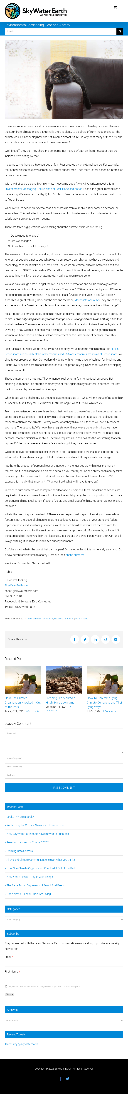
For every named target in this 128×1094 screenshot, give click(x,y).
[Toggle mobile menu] (121, 7)
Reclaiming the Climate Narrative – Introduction (35, 825)
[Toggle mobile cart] (115, 7)
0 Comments (81, 618)
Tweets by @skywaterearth (21, 1044)
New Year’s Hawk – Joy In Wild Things (30, 876)
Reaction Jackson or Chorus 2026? (28, 842)
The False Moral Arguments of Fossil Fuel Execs (36, 885)
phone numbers (75, 555)
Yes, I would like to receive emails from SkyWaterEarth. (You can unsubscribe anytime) (44, 986)
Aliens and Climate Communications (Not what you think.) (41, 859)
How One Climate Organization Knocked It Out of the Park (41, 868)
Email (9, 956)
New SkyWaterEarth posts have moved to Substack (38, 833)
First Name (12, 971)
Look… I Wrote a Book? (102, 698)
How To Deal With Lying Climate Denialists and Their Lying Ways (64, 702)
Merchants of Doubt (86, 300)
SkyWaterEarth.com (17, 585)
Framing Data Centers (20, 851)
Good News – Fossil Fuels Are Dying (29, 894)
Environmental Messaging (40, 618)
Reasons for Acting (63, 618)
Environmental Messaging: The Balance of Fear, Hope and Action (43, 188)
